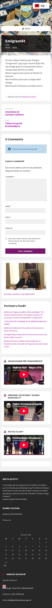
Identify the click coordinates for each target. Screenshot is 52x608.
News (15, 47)
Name (8, 206)
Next (7, 120)
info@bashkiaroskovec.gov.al (19, 600)
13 (26, 550)
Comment (10, 177)
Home (7, 47)
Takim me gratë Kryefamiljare (13, 125)
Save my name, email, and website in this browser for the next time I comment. (24, 241)
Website (9, 228)
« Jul (4, 565)
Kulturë (33, 97)
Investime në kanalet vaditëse (14, 113)
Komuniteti (25, 97)
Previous (9, 109)
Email (8, 217)
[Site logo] (26, 20)
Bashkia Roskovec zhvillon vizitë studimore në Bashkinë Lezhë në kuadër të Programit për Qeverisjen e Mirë (26, 344)
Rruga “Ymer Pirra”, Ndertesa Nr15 (19, 588)
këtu (25, 499)
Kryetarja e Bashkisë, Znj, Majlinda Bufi (19, 294)
